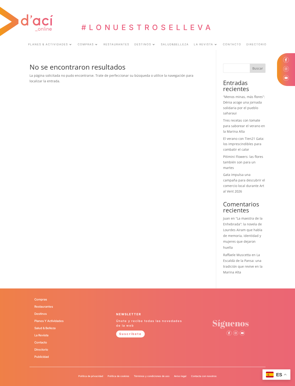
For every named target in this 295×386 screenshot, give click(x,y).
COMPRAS (86, 44)
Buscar (257, 68)
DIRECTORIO (256, 44)
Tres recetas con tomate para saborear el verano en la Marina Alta (244, 126)
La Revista (41, 335)
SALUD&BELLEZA (175, 44)
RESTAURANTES (116, 44)
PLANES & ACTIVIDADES (48, 44)
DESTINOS (142, 44)
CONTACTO (232, 44)
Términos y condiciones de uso (151, 376)
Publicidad (41, 356)
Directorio (41, 349)
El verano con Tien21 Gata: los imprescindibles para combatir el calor (243, 144)
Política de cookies (118, 376)
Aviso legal (180, 376)
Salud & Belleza (45, 328)
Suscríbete (130, 334)
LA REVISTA (203, 44)
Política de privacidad (90, 376)
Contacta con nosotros (204, 376)
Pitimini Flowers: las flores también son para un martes (243, 162)
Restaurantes (43, 306)
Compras (40, 299)
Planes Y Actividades (49, 321)
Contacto (40, 342)
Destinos (40, 314)
